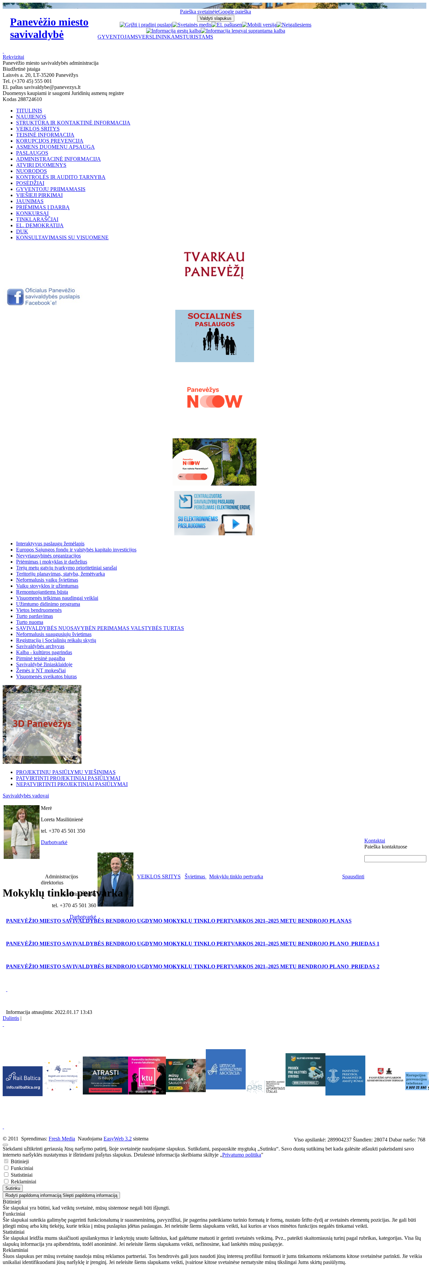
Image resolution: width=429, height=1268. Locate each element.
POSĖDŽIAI (30, 183)
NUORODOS (31, 171)
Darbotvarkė (54, 842)
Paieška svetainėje (199, 11)
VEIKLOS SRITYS (38, 129)
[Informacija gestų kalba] (173, 31)
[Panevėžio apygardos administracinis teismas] (385, 1093)
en (239, 25)
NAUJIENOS (31, 116)
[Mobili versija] (259, 25)
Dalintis (11, 1018)
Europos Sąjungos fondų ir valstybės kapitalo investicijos (76, 549)
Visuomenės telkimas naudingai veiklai (57, 598)
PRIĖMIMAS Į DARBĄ (43, 207)
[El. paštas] (224, 25)
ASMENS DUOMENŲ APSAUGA (55, 147)
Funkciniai (21, 1168)
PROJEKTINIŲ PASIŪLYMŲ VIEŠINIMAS (66, 772)
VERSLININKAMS (160, 37)
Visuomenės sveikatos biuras (46, 676)
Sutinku (12, 1188)
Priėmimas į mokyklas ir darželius (51, 562)
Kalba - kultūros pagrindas (44, 652)
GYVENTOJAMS (118, 37)
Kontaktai (374, 840)
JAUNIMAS (30, 201)
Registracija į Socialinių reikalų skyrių (56, 640)
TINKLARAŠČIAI (37, 219)
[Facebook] (44, 304)
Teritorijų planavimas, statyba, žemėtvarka (60, 574)
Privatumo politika (241, 1155)
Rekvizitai (13, 57)
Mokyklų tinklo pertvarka (236, 876)
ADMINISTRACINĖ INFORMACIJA (58, 159)
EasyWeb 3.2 (118, 1138)
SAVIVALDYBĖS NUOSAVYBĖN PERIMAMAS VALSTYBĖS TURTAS (100, 628)
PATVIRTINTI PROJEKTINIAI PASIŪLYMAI (68, 778)
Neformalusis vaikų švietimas (47, 580)
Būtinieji (19, 1161)
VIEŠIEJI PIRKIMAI (39, 195)
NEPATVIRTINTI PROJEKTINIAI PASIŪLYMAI (72, 784)
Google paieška (234, 11)
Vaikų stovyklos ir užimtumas (47, 586)
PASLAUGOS (32, 153)
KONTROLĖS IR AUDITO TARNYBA (61, 177)
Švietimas (195, 876)
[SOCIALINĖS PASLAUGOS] (214, 336)
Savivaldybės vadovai (26, 795)
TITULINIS (29, 110)
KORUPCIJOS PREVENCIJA (49, 141)
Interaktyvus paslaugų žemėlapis (50, 543)
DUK (22, 231)
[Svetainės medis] (191, 25)
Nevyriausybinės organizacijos (48, 555)
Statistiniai (21, 1175)
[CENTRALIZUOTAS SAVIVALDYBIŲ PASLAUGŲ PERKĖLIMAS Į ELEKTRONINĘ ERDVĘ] (214, 513)
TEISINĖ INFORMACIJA (45, 135)
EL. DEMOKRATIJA (40, 225)
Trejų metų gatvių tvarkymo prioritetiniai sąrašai (66, 568)
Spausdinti (353, 876)
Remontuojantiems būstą (42, 592)
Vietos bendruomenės (39, 610)
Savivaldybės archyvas (40, 646)
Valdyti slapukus (216, 18)
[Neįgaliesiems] (294, 25)
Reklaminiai (22, 1181)
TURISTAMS (198, 37)
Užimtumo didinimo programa (48, 604)
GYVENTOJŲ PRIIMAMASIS (50, 189)
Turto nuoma (29, 622)
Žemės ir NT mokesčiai (41, 670)
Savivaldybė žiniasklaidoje (44, 664)
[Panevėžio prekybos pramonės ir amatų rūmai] (345, 1093)
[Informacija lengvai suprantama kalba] (243, 31)
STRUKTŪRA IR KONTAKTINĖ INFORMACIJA (73, 123)
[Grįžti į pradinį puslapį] (146, 25)
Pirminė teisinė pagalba (40, 658)
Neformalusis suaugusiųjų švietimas (53, 634)
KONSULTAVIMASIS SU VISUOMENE (62, 237)
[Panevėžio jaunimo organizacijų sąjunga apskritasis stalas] (266, 1087)
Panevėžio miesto (49, 28)
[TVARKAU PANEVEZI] (214, 280)
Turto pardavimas (34, 616)
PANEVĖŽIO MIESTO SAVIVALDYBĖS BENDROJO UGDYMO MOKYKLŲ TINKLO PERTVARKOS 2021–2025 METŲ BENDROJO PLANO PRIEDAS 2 (192, 966)
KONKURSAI (32, 213)
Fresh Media (62, 1138)
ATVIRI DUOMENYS (41, 165)
